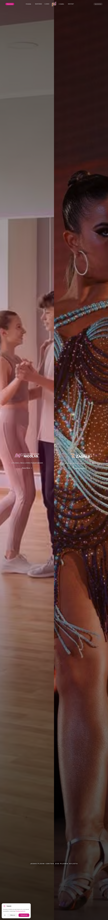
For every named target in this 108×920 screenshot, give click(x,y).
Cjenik (47, 4)
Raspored (38, 4)
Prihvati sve (24, 915)
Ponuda (28, 4)
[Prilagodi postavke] (4, 915)
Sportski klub (98, 4)
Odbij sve (12, 915)
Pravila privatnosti (20, 911)
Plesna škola (10, 4)
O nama (61, 4)
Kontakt (71, 4)
